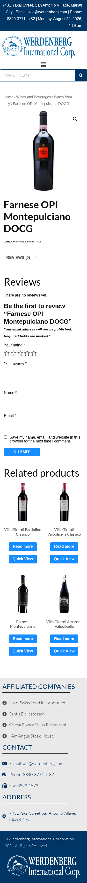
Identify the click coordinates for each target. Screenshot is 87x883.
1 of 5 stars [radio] (7, 353)
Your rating (14, 345)
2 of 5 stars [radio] (13, 353)
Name (10, 393)
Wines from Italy (29, 241)
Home (8, 97)
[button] (43, 64)
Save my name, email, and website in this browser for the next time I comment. (44, 439)
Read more (23, 546)
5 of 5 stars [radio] (34, 353)
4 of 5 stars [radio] (27, 353)
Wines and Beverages (33, 97)
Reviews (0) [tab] (18, 258)
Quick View (23, 559)
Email (10, 416)
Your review (15, 363)
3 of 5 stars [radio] (20, 353)
